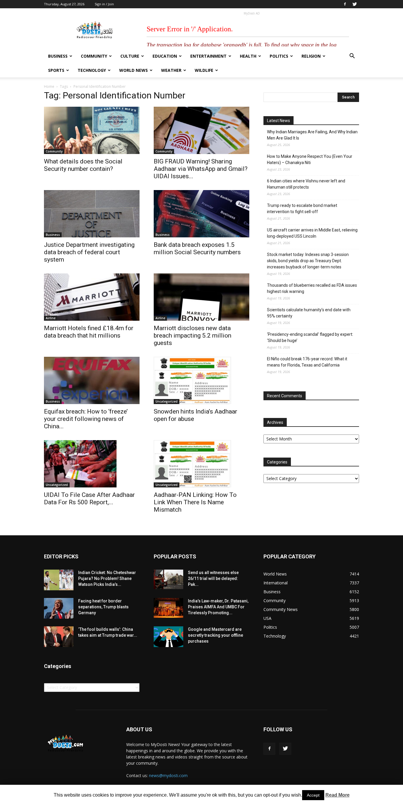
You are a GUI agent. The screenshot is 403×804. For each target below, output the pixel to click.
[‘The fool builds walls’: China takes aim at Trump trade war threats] (58, 636)
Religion (311, 56)
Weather (171, 70)
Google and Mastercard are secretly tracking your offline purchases (215, 635)
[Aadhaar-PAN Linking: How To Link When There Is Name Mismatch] (201, 463)
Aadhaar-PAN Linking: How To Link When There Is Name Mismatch (195, 502)
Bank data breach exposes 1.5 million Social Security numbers (197, 248)
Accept (313, 795)
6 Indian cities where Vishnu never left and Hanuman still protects (306, 184)
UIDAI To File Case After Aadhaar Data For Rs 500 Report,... (89, 498)
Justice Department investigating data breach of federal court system (89, 252)
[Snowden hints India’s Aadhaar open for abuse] (201, 380)
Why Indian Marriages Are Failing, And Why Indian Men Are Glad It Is (312, 134)
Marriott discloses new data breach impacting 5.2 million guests (192, 335)
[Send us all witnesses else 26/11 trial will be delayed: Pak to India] (168, 579)
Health (248, 56)
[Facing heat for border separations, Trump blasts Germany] (58, 608)
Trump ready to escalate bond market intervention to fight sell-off (302, 208)
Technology (92, 70)
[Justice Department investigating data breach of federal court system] (92, 213)
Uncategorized (166, 401)
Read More (337, 794)
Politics (279, 56)
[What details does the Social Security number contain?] (92, 130)
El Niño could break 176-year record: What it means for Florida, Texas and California (307, 361)
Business (58, 56)
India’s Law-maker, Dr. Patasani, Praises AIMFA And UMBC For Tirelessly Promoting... (218, 607)
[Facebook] (344, 4)
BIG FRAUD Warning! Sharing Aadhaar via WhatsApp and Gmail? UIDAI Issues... (201, 169)
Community (94, 56)
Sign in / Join (104, 4)
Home (49, 86)
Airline (50, 318)
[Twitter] (354, 4)
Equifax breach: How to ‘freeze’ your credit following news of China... (86, 419)
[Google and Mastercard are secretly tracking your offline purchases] (168, 636)
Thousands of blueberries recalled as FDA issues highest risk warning (312, 288)
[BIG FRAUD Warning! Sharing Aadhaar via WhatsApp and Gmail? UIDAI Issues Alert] (201, 130)
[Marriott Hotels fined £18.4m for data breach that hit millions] (92, 297)
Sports (56, 70)
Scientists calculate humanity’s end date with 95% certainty (308, 312)
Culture (129, 56)
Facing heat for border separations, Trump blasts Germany (103, 607)
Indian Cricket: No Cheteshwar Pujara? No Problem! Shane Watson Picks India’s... (107, 578)
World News (133, 70)
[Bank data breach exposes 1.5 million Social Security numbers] (201, 213)
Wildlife (204, 70)
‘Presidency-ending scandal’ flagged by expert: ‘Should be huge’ (310, 337)
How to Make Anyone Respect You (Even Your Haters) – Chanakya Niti (309, 159)
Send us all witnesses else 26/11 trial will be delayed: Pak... (213, 578)
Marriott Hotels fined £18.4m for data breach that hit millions (88, 332)
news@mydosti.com (168, 775)
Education (165, 56)
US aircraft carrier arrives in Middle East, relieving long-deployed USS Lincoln (312, 233)
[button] (352, 56)
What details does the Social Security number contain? (83, 165)
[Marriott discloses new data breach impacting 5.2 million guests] (201, 297)
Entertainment (208, 56)
